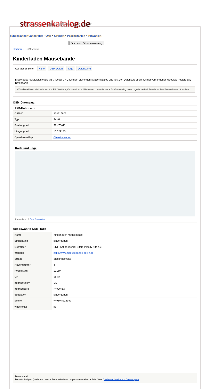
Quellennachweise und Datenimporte (121, 379)
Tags (70, 68)
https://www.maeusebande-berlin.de (74, 252)
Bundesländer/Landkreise (26, 35)
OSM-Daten (56, 68)
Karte (42, 68)
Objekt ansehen (62, 137)
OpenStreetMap (37, 219)
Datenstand (84, 68)
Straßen (59, 35)
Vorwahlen (94, 35)
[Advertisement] (105, 341)
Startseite (17, 49)
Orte (48, 35)
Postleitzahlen (76, 35)
